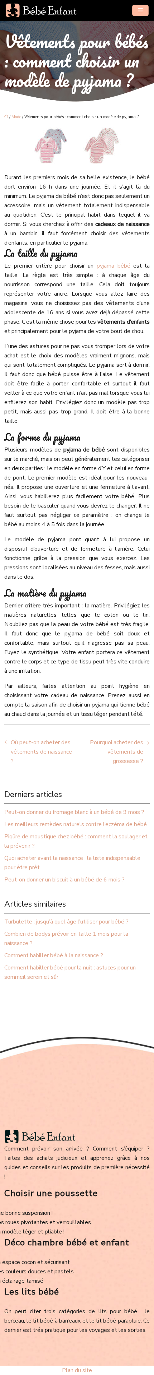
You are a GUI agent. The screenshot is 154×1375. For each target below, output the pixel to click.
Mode (16, 117)
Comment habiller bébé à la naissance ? (53, 955)
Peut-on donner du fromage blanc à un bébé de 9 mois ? (74, 812)
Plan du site (77, 1370)
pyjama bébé (113, 266)
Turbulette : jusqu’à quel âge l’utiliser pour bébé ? (66, 922)
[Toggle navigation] (140, 10)
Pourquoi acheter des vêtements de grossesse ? (116, 752)
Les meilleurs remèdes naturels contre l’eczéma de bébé (75, 824)
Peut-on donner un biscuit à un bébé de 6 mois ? (64, 880)
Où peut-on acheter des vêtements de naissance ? (41, 752)
